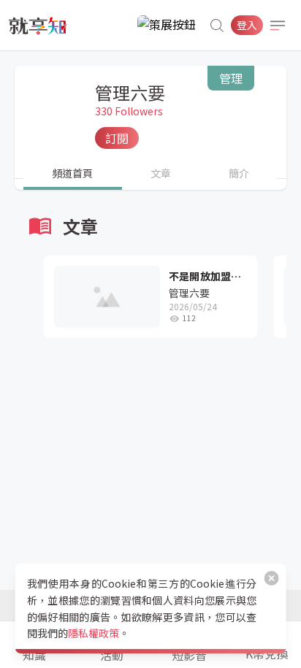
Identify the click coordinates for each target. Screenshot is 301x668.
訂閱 (117, 138)
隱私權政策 (93, 633)
